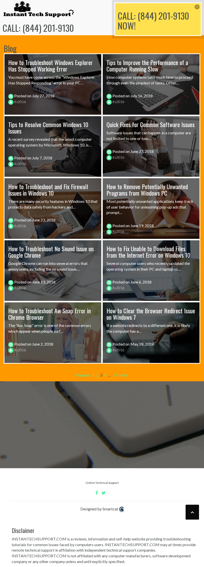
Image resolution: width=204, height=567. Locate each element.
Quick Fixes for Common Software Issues (150, 124)
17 (115, 375)
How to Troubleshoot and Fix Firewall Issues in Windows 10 (48, 189)
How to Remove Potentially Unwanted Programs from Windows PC (147, 189)
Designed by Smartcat (99, 508)
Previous (82, 375)
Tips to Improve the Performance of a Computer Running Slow (147, 65)
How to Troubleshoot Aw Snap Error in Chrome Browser (49, 313)
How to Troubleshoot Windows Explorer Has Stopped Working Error (50, 65)
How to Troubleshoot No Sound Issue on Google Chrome (51, 251)
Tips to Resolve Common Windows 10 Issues (48, 127)
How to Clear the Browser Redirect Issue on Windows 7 (150, 313)
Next (123, 375)
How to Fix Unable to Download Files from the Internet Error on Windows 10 (148, 251)
